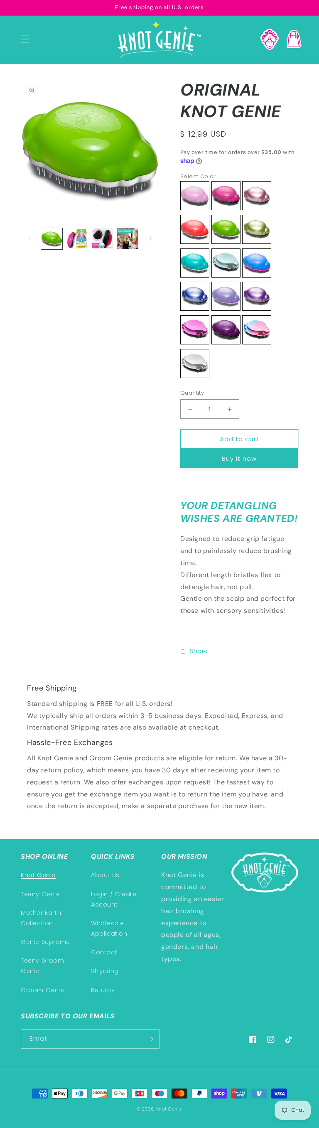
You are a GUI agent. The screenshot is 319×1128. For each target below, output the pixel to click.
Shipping (105, 971)
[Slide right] (150, 238)
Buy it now (239, 458)
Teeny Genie (40, 894)
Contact (104, 952)
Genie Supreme (45, 942)
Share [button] (199, 651)
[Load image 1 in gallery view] (51, 238)
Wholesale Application (109, 928)
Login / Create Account (113, 899)
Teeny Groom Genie (42, 965)
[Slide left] (30, 238)
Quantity (192, 393)
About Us (105, 875)
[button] (25, 39)
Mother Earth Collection (41, 918)
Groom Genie (42, 990)
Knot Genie (38, 875)
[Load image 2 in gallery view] (77, 238)
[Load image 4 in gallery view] (127, 238)
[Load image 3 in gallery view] (102, 238)
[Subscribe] (150, 1039)
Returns (103, 990)
